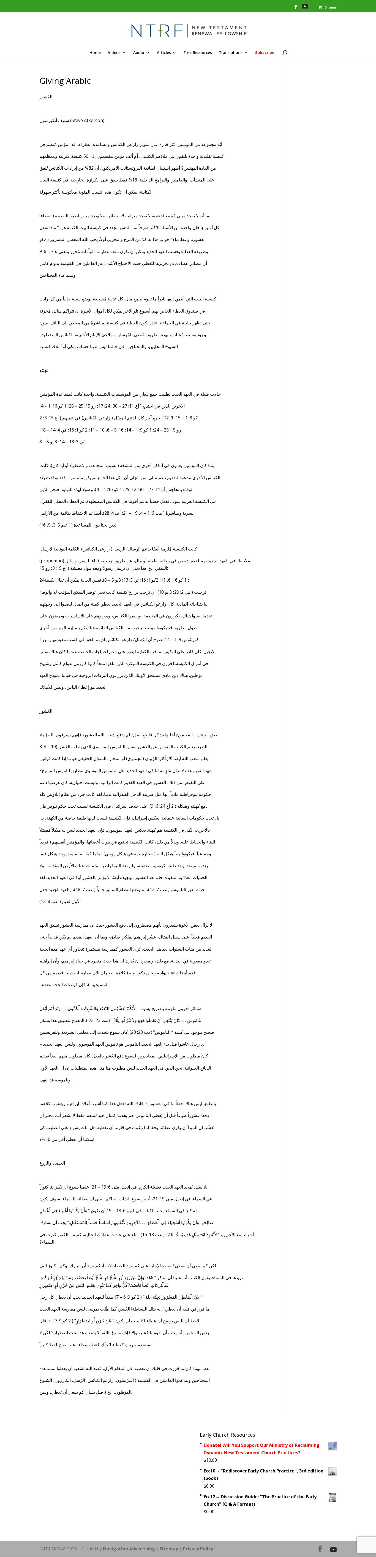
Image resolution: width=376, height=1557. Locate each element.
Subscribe (264, 53)
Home (95, 53)
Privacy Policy (198, 1549)
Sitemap (169, 1549)
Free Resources (198, 53)
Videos (114, 53)
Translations (231, 53)
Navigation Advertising (129, 1549)
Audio (138, 53)
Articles (164, 53)
